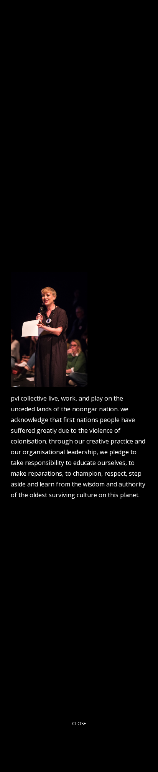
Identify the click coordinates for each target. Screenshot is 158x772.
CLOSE (79, 723)
